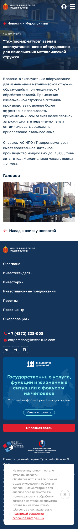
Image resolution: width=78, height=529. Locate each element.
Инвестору (12, 282)
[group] (39, 202)
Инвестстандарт (16, 273)
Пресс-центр (13, 310)
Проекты (10, 301)
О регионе (11, 264)
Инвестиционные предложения (29, 291)
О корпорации (15, 319)
